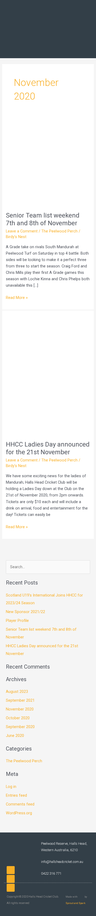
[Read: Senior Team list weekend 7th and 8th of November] (48, 163)
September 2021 (20, 700)
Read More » (17, 297)
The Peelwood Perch (59, 231)
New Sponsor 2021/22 (25, 611)
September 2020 (20, 726)
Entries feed (16, 795)
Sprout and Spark (75, 903)
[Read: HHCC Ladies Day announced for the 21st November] (48, 375)
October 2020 (18, 718)
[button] (87, 29)
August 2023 (17, 691)
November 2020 (20, 709)
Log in (11, 786)
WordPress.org (19, 813)
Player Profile (17, 620)
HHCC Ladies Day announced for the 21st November (48, 448)
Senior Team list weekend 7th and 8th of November (42, 219)
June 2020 (15, 735)
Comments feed (20, 804)
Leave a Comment (22, 231)
